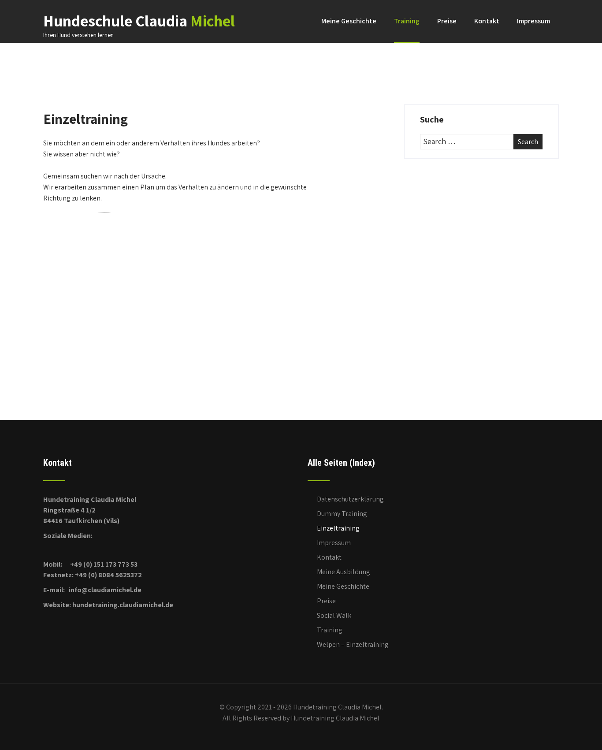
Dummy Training (342, 513)
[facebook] (45, 550)
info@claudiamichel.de (105, 589)
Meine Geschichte (348, 21)
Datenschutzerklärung (350, 499)
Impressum (533, 21)
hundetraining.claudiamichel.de (122, 604)
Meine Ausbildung (343, 571)
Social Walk (334, 615)
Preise (447, 21)
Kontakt (486, 21)
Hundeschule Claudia (139, 20)
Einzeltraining (338, 528)
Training (407, 21)
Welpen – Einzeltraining (353, 644)
